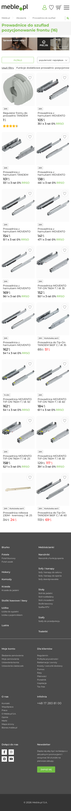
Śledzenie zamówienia (12, 655)
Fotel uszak (7, 561)
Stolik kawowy (45, 603)
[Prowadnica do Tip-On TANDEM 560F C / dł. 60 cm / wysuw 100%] (52, 489)
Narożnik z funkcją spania (51, 558)
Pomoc (41, 669)
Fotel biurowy (9, 558)
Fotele (5, 554)
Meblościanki (46, 547)
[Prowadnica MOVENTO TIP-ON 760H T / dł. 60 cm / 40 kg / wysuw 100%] (52, 375)
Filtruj (18, 60)
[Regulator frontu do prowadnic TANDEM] (18, 89)
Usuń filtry (8, 67)
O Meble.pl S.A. (9, 713)
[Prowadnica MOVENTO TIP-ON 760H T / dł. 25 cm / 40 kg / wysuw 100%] (18, 432)
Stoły (41, 589)
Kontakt (6, 703)
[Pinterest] (4, 759)
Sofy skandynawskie (48, 579)
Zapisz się (46, 769)
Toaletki (43, 631)
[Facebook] (4, 752)
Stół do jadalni (45, 593)
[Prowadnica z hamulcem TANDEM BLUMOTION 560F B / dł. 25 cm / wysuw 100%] (18, 148)
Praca (4, 710)
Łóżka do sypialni (10, 611)
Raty (39, 673)
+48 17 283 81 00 (49, 703)
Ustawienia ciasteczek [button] (12, 666)
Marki (4, 720)
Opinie (5, 717)
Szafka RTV (43, 607)
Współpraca (7, 707)
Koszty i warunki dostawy (50, 666)
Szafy (41, 617)
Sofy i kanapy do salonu (50, 572)
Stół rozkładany (46, 596)
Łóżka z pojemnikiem (12, 615)
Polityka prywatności (47, 659)
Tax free (41, 686)
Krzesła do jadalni (10, 590)
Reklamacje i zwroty (47, 662)
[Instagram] (11, 752)
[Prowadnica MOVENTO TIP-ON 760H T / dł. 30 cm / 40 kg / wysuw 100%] (52, 432)
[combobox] (53, 60)
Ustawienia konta (10, 662)
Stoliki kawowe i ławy (14, 600)
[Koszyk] (59, 7)
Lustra (5, 625)
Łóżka (5, 607)
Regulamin (42, 655)
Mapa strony (8, 724)
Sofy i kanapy (46, 568)
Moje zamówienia (10, 659)
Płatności (41, 676)
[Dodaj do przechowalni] (30, 78)
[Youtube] (11, 759)
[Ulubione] (51, 7)
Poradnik (41, 679)
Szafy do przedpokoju (49, 621)
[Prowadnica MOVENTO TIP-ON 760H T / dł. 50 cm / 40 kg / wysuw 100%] (18, 375)
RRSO (60, 123)
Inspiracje (42, 683)
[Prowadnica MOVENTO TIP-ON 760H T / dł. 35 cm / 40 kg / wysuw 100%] (52, 262)
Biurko (6, 547)
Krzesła (6, 586)
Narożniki (44, 554)
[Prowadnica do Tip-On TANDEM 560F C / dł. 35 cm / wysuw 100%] (52, 318)
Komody (7, 579)
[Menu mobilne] (66, 8)
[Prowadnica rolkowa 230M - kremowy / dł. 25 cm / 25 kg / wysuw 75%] (18, 489)
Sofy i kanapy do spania (50, 575)
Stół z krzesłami (46, 600)
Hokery (6, 572)
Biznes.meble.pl (9, 727)
